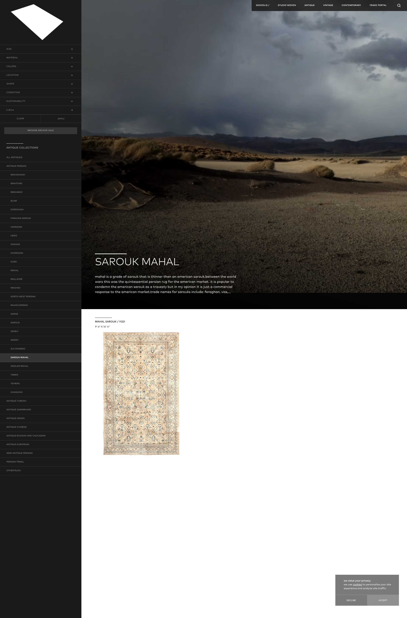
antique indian (15, 419)
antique (309, 5)
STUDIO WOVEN (287, 5)
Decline (351, 600)
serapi (14, 340)
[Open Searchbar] (399, 5)
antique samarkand (18, 410)
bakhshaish (18, 175)
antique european (17, 445)
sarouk (15, 323)
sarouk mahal (20, 358)
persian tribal (15, 462)
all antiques (14, 158)
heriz (14, 236)
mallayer (16, 279)
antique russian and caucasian (26, 436)
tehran (15, 384)
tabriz (14, 375)
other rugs (13, 471)
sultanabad (18, 349)
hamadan (16, 227)
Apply (61, 119)
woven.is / (262, 5)
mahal (15, 271)
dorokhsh (17, 210)
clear (20, 119)
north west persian (23, 297)
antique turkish (16, 401)
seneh (14, 332)
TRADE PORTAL (378, 5)
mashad (15, 288)
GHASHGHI (17, 392)
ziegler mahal (19, 366)
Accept (383, 600)
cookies (357, 584)
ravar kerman (19, 305)
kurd (14, 262)
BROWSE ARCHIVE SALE (41, 131)
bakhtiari (16, 184)
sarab (14, 314)
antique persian (16, 166)
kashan (15, 245)
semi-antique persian (19, 453)
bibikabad (16, 192)
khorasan (17, 253)
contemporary (351, 5)
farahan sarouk (21, 218)
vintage (328, 5)
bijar (14, 201)
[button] (40, 49)
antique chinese (16, 427)
